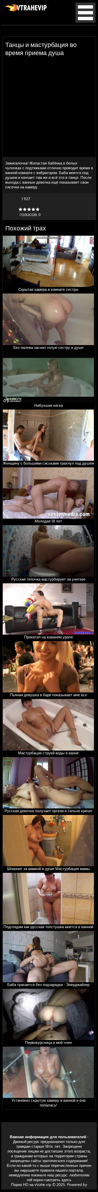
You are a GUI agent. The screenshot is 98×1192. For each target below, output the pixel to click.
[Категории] (85, 21)
